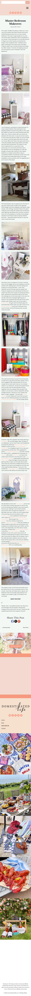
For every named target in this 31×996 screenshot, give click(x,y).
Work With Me (5, 725)
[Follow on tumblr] (18, 13)
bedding (27, 510)
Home (18, 26)
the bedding (19, 503)
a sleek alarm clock (13, 468)
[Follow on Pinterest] (15, 13)
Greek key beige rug (14, 531)
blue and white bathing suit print (19, 541)
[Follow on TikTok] (21, 13)
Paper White (5, 303)
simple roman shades (11, 522)
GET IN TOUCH (15, 646)
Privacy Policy (23, 993)
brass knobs (16, 455)
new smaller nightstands (12, 451)
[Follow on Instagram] (10, 13)
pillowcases (4, 460)
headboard (4, 441)
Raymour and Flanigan (21, 444)
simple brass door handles (8, 399)
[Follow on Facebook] (13, 13)
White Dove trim (6, 306)
